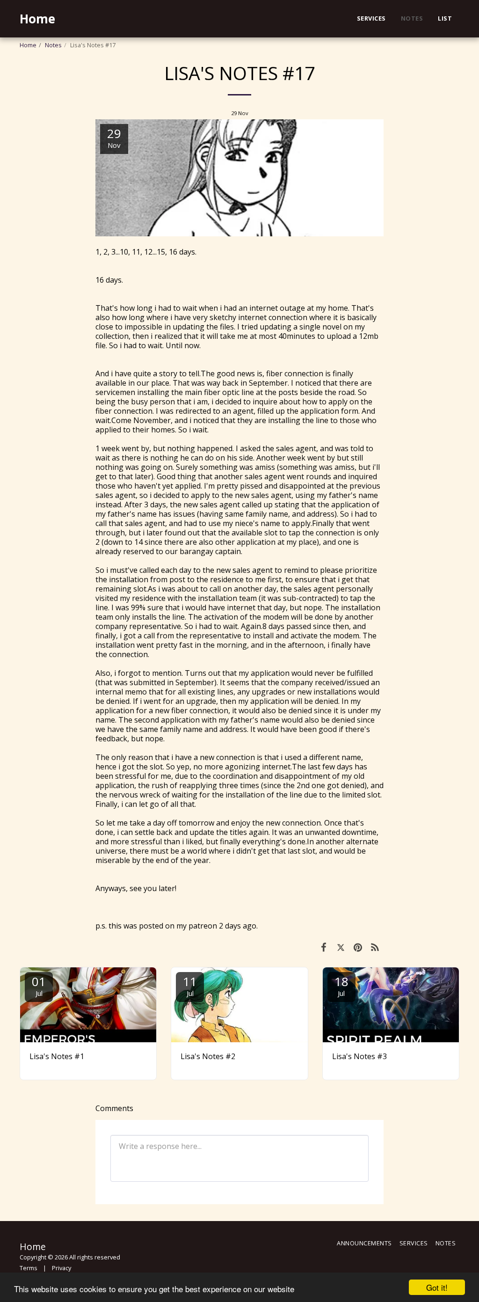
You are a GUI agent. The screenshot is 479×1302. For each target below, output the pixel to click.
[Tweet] (340, 946)
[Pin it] (358, 946)
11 (190, 985)
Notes (53, 45)
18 (341, 985)
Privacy (61, 1268)
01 (39, 985)
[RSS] (375, 946)
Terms (28, 1268)
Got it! (437, 1287)
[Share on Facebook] (323, 946)
